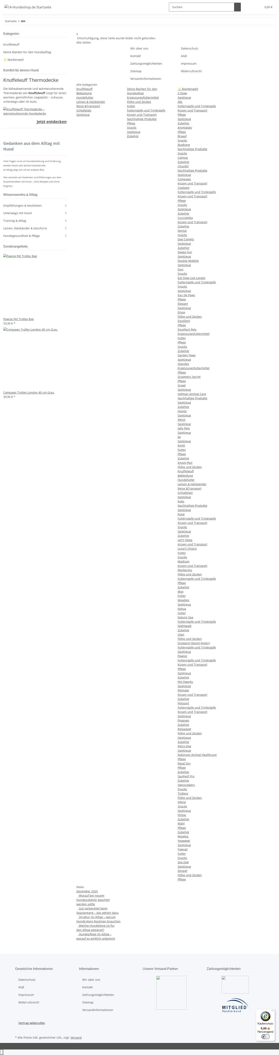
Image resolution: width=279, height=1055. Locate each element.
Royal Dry (184, 763)
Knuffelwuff (84, 89)
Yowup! (183, 849)
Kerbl (181, 445)
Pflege (131, 123)
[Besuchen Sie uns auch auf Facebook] (18, 1030)
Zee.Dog (183, 862)
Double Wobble (188, 261)
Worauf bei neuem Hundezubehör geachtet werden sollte (93, 900)
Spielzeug (83, 115)
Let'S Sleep (185, 540)
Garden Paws (187, 355)
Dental (182, 231)
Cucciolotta (185, 218)
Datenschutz (189, 48)
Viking (182, 802)
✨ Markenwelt (188, 89)
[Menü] (272, 1011)
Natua (182, 609)
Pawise (182, 656)
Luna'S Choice (187, 549)
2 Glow (182, 93)
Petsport (183, 703)
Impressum (188, 63)
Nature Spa (185, 617)
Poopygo (183, 720)
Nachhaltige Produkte (142, 119)
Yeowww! (184, 841)
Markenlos (185, 570)
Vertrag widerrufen (31, 1023)
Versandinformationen (145, 79)
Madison (184, 561)
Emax (181, 312)
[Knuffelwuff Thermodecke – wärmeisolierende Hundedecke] (35, 111)
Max (180, 591)
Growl (182, 385)
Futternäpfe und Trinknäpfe (146, 110)
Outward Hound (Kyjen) (194, 643)
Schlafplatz (84, 110)
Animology (185, 127)
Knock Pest (185, 463)
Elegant (183, 304)
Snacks (131, 127)
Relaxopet (184, 729)
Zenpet (182, 871)
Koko (181, 501)
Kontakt (135, 56)
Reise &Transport (88, 106)
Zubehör (133, 136)
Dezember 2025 (87, 891)
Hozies (182, 411)
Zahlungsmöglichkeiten (146, 63)
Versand (76, 1037)
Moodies (183, 600)
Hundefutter (84, 97)
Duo (180, 269)
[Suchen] (237, 7)
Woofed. (183, 836)
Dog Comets (186, 239)
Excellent (184, 321)
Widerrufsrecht (191, 71)
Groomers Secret (189, 377)
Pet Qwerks (185, 682)
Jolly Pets (184, 428)
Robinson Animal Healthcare (197, 755)
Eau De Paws (186, 295)
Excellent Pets (187, 329)
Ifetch (181, 420)
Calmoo (183, 158)
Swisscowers (186, 785)
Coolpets (184, 188)
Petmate (183, 690)
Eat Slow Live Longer (191, 278)
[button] (250, 7)
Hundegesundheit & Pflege (35, 236)
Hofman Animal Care (192, 394)
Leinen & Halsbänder (90, 102)
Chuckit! (183, 166)
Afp (180, 102)
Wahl (181, 823)
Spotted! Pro (186, 776)
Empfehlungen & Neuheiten (35, 205)
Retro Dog (184, 746)
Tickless (183, 793)
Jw (179, 437)
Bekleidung (84, 93)
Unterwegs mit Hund (35, 213)
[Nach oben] (1, 1052)
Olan (181, 634)
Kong (181, 514)
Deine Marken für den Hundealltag (27, 52)
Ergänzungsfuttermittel (143, 97)
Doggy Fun (185, 252)
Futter (131, 106)
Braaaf (182, 136)
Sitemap (136, 71)
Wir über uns (139, 48)
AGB (184, 56)
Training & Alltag (35, 221)
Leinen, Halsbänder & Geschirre (35, 228)
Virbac (182, 815)
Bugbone (184, 145)
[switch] (265, 1036)
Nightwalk (184, 626)
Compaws (184, 179)
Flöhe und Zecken (139, 102)
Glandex (183, 364)
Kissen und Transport (142, 115)
